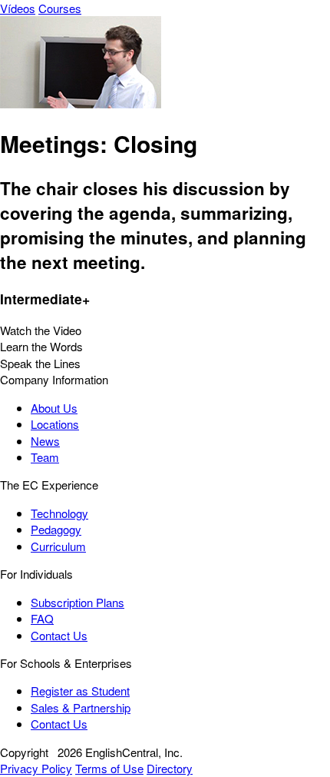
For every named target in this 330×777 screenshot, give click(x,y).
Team (45, 457)
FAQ (42, 618)
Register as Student (80, 690)
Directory (170, 768)
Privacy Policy (36, 768)
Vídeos (17, 8)
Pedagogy (56, 529)
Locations (55, 424)
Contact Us (59, 635)
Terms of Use (109, 768)
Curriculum (58, 546)
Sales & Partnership (80, 707)
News (45, 441)
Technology (59, 513)
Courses (59, 8)
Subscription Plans (77, 602)
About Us (54, 408)
